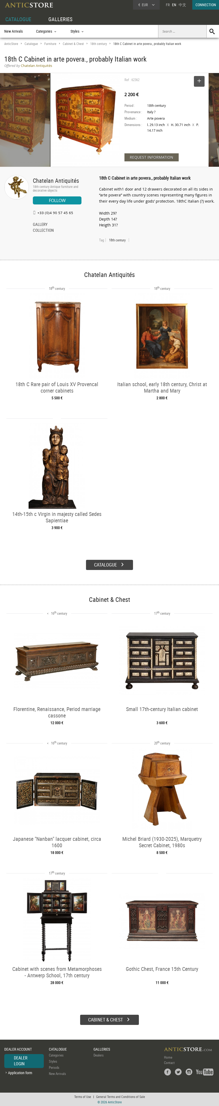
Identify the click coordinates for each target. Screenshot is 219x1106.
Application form (20, 1072)
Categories (56, 1055)
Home (168, 1057)
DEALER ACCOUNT (18, 1049)
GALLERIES (60, 19)
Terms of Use (82, 1096)
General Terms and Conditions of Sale (120, 1096)
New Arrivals (13, 31)
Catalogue (31, 44)
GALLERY (40, 225)
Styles (53, 1061)
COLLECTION (43, 231)
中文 (182, 4)
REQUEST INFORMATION (151, 157)
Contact (169, 1062)
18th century (98, 44)
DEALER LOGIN (21, 1061)
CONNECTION (205, 4)
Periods (54, 1067)
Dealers (98, 1055)
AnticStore (11, 44)
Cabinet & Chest (73, 44)
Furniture (50, 44)
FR (168, 4)
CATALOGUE (18, 19)
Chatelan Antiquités (56, 180)
